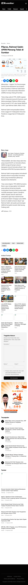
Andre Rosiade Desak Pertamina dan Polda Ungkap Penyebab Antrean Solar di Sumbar (16, 447)
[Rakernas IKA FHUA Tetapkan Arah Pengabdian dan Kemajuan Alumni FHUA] (7, 283)
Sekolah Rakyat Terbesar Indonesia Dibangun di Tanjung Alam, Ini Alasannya (15, 455)
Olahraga (3, 492)
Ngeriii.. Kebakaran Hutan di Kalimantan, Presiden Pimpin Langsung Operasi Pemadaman (6, 269)
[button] (16, 80)
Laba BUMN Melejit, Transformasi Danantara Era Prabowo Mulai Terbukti (6, 307)
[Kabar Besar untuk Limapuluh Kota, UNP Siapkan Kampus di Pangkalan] (21, 283)
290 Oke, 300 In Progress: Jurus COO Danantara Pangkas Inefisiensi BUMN (13, 527)
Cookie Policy (17, 576)
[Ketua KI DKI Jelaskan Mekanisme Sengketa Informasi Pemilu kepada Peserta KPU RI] (21, 301)
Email (16, 364)
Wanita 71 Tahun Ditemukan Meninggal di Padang (20, 324)
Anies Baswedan (6, 243)
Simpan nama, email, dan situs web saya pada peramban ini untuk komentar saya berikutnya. (14, 372)
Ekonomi (15, 9)
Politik (9, 9)
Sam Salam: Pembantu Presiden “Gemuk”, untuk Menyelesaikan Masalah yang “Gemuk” (16, 155)
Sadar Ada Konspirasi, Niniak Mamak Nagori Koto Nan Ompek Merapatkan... (7, 325)
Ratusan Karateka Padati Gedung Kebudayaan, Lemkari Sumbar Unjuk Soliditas (14, 429)
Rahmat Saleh (20, 243)
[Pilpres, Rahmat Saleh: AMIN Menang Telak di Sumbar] (14, 72)
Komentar (7, 344)
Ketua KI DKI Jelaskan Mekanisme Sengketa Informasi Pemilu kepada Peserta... (20, 306)
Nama (6, 364)
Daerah (22, 9)
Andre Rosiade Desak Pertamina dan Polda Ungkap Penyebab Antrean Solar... (20, 269)
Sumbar (4, 245)
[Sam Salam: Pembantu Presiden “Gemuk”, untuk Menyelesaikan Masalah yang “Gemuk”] (4, 157)
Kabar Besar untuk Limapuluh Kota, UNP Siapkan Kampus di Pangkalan (20, 288)
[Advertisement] (14, 27)
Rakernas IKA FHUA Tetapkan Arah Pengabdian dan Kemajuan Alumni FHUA (6, 288)
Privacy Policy (20, 578)
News (3, 9)
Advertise (9, 576)
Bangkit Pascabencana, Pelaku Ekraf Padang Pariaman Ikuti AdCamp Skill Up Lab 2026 (15, 438)
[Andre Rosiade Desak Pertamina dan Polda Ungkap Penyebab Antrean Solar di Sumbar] (21, 264)
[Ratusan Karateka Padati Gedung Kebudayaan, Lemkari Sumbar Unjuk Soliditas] (14, 486)
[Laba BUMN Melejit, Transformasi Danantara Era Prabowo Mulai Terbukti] (7, 301)
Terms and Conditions (9, 578)
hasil (13, 243)
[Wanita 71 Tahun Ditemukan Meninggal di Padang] (21, 320)
